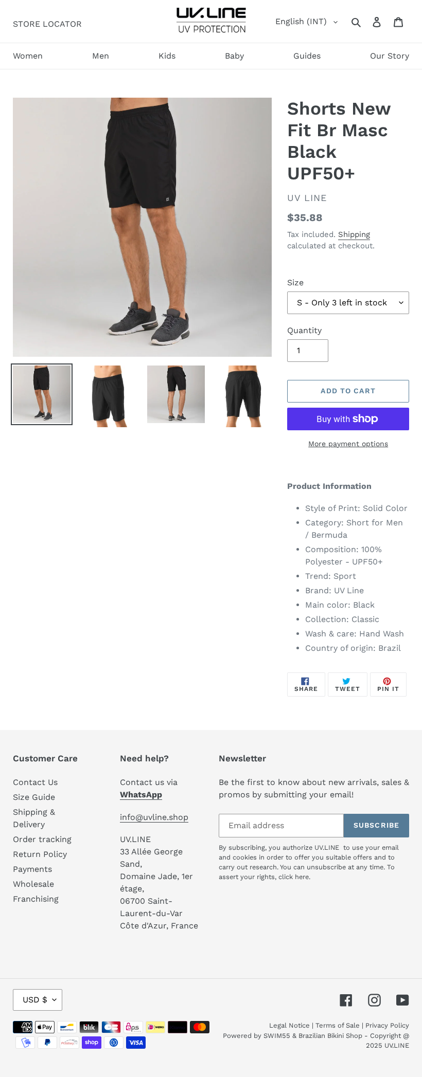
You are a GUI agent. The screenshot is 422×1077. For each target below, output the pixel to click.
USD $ (35, 1000)
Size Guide (34, 797)
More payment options (348, 444)
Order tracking (42, 839)
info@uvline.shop (154, 817)
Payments (32, 869)
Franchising (36, 899)
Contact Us (35, 782)
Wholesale (33, 884)
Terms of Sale (337, 1025)
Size (295, 282)
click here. (294, 877)
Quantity (304, 330)
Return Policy (40, 854)
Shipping (354, 234)
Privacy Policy (387, 1025)
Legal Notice (289, 1025)
